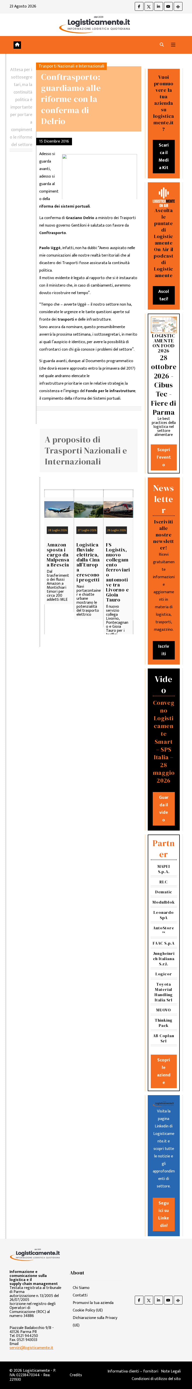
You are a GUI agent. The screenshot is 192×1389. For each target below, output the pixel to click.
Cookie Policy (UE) (88, 1310)
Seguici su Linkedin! (163, 1214)
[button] (162, 45)
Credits (76, 1375)
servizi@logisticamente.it (31, 1347)
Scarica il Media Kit (163, 157)
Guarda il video (163, 809)
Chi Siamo (81, 1287)
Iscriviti (163, 650)
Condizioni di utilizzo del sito (156, 1378)
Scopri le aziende (163, 1071)
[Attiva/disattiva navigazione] (173, 45)
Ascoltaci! (163, 295)
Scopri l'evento (164, 457)
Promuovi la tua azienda (93, 1302)
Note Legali (171, 1371)
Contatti (80, 1295)
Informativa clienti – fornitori (133, 1371)
